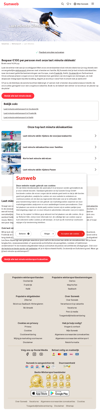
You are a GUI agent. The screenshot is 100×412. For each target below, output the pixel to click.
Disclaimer (28, 374)
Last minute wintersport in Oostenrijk (21, 109)
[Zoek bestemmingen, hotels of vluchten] (62, 3)
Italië (28, 320)
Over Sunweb (72, 331)
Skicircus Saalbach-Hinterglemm (28, 335)
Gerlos (72, 312)
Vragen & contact (72, 358)
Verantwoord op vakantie (72, 335)
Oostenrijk (74, 73)
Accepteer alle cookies (70, 234)
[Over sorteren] (93, 204)
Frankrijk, (58, 73)
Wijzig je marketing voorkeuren (28, 370)
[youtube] (41, 387)
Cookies (28, 362)
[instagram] (34, 387)
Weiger (47, 234)
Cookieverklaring (28, 366)
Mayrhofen (72, 316)
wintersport (20, 70)
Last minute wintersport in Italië (18, 117)
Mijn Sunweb (72, 362)
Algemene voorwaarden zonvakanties (72, 366)
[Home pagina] (11, 3)
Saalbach (72, 320)
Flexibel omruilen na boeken (51, 52)
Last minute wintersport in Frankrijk (20, 113)
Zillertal (28, 331)
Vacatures (72, 339)
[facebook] (28, 387)
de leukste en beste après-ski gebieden (19, 280)
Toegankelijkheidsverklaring (72, 347)
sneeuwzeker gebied (38, 264)
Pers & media (72, 343)
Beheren (22, 234)
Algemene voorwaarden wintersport (72, 370)
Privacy (28, 358)
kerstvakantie (91, 238)
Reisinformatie (72, 374)
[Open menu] (92, 3)
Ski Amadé (28, 339)
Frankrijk (28, 316)
